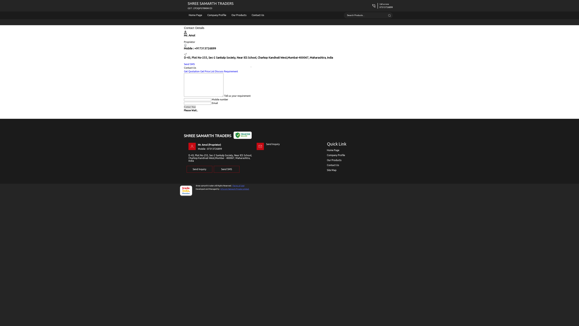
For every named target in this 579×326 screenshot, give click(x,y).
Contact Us (258, 15)
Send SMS (189, 64)
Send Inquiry (273, 144)
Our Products (239, 15)
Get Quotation (192, 71)
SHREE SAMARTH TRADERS (211, 6)
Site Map (331, 170)
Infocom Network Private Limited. (234, 189)
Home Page (195, 15)
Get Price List (207, 71)
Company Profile (216, 15)
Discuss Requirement (226, 71)
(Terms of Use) (238, 186)
